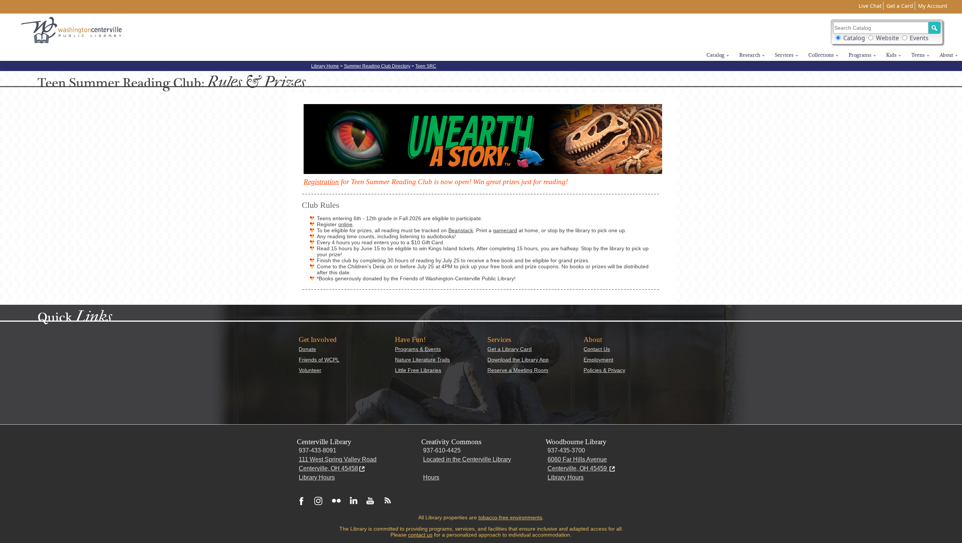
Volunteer (310, 370)
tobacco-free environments (510, 517)
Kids (893, 55)
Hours (431, 477)
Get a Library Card (509, 349)
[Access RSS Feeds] (386, 500)
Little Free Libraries (418, 370)
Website (887, 38)
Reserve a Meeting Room (517, 370)
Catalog (854, 38)
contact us (420, 535)
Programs (862, 55)
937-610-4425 (442, 450)
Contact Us (597, 349)
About (948, 55)
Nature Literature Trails (422, 360)
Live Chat (870, 5)
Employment (598, 360)
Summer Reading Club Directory (377, 66)
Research (752, 55)
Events (919, 38)
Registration (321, 182)
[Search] (935, 28)
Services (786, 55)
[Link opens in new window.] (301, 500)
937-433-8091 (317, 450)
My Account (932, 5)
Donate (307, 349)
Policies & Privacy (604, 370)
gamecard (505, 230)
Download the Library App (518, 360)
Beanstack (460, 230)
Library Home (325, 66)
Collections (823, 55)
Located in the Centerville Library (467, 459)
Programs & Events (418, 349)
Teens (920, 55)
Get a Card (899, 5)
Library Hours (317, 477)
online (345, 224)
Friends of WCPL (319, 360)
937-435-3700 (566, 450)
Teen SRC (425, 66)
